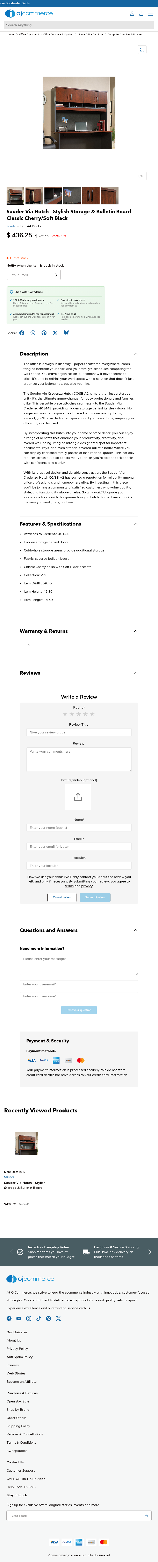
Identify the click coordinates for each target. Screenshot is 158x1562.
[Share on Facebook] (21, 333)
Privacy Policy (17, 1348)
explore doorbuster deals (79, 3)
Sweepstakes (17, 1451)
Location (79, 858)
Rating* (79, 707)
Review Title (78, 724)
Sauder (11, 226)
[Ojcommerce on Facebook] (9, 1316)
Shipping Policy (18, 1426)
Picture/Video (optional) (79, 780)
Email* (79, 839)
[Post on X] (55, 333)
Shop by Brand (18, 1409)
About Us (14, 1340)
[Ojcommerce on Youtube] (19, 1316)
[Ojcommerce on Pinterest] (49, 1316)
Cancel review (62, 897)
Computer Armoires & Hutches (125, 34)
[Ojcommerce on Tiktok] (39, 1316)
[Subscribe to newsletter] (146, 1516)
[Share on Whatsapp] (32, 333)
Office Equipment (29, 34)
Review (78, 743)
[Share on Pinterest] (44, 333)
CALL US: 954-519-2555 (26, 1479)
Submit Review (95, 897)
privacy (87, 886)
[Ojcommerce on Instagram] (29, 1316)
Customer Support (21, 1470)
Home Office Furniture (90, 34)
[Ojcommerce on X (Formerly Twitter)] (58, 1316)
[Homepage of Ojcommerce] (28, 13)
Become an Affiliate (22, 1381)
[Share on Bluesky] (66, 333)
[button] (65, 713)
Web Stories (16, 1373)
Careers (13, 1365)
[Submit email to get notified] (55, 275)
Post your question (79, 1010)
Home (10, 34)
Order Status (16, 1418)
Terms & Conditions (21, 1442)
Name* (79, 819)
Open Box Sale (18, 1401)
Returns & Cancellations (25, 1434)
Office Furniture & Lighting (58, 34)
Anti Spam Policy (20, 1357)
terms (69, 886)
